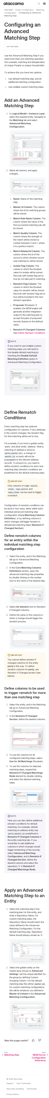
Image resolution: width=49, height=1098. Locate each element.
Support (10, 1083)
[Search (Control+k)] (39, 3)
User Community (23, 1083)
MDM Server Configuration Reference (39, 1057)
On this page (13, 47)
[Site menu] (44, 3)
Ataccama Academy (15, 1089)
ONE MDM (8, 10)
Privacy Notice (13, 1094)
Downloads (32, 1089)
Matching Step (11, 1054)
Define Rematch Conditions (31, 332)
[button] (27, 149)
